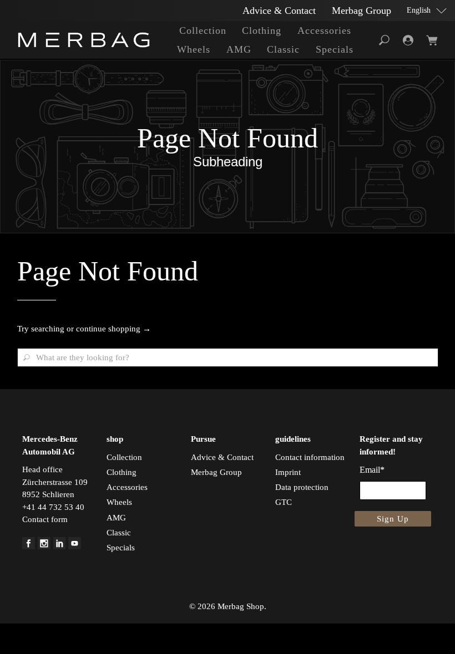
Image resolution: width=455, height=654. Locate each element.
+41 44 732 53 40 (53, 507)
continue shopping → (113, 328)
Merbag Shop (241, 606)
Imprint (288, 472)
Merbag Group (361, 10)
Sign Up (393, 518)
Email (372, 469)
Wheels (193, 49)
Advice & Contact (279, 10)
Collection (202, 30)
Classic (283, 49)
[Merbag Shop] (83, 40)
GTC (283, 502)
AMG (238, 49)
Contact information (310, 457)
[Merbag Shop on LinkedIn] (59, 546)
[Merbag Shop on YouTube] (74, 546)
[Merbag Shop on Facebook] (28, 546)
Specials (334, 49)
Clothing (261, 30)
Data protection (301, 487)
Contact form (45, 519)
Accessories (324, 30)
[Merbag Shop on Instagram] (44, 546)
